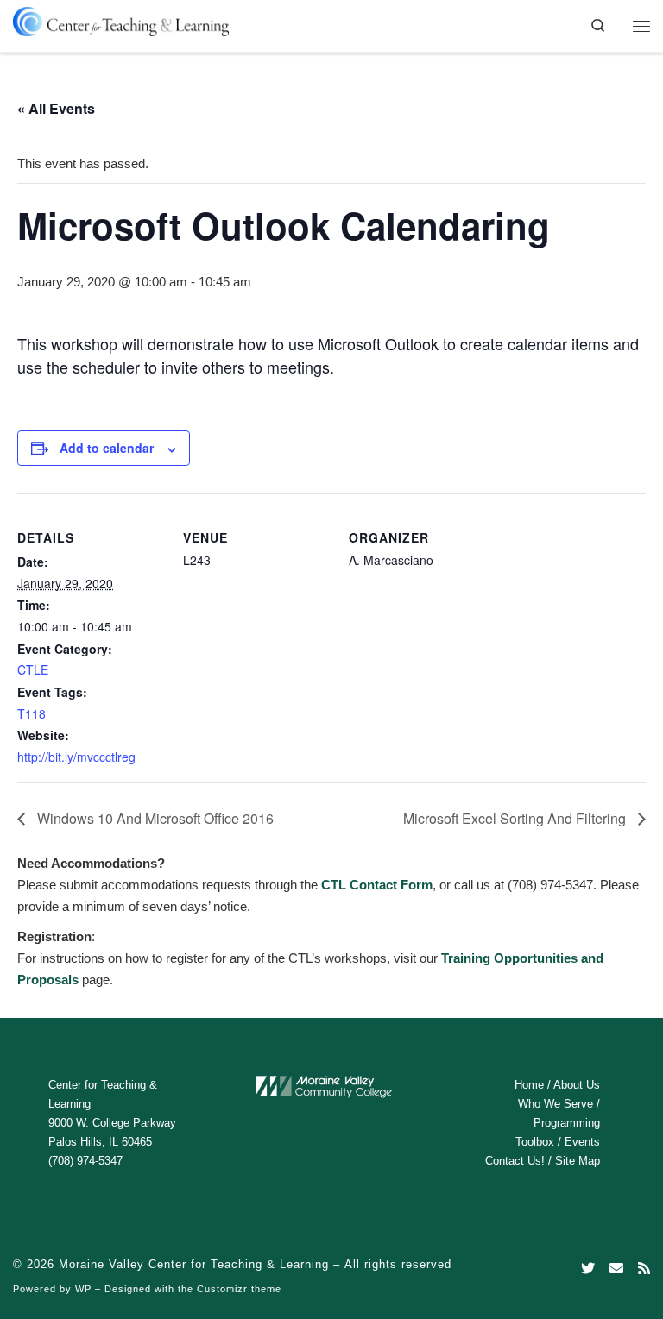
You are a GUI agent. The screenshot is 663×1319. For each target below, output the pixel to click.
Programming (567, 1122)
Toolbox (534, 1141)
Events (582, 1141)
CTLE (32, 669)
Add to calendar (107, 447)
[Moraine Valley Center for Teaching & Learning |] (121, 18)
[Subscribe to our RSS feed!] (644, 1268)
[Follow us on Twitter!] (588, 1268)
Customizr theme (239, 1289)
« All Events (56, 108)
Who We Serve (555, 1103)
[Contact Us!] (616, 1268)
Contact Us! (515, 1160)
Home (529, 1084)
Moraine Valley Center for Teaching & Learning (194, 1264)
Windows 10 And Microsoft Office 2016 (154, 818)
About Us (576, 1084)
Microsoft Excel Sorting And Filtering (516, 818)
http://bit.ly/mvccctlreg (76, 756)
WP (83, 1289)
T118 (31, 713)
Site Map (577, 1160)
